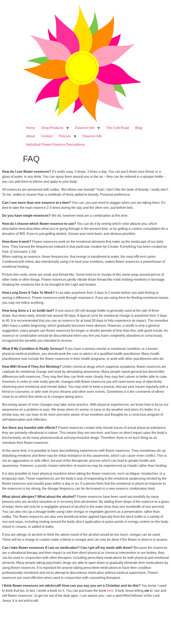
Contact (47, 136)
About (30, 136)
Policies (65, 136)
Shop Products (52, 128)
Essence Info (84, 128)
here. (110, 590)
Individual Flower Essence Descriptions (55, 144)
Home (30, 128)
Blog (138, 128)
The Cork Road (117, 128)
